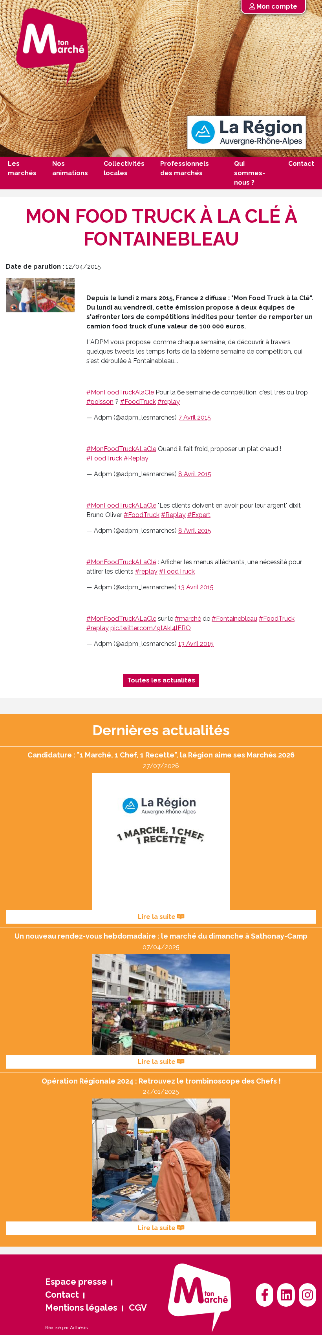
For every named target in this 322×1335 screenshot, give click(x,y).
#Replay (136, 458)
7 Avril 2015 (194, 417)
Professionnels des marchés (184, 168)
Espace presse (76, 1281)
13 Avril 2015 (196, 587)
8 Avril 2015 (194, 474)
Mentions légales (81, 1307)
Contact (301, 163)
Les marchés (22, 168)
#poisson (99, 401)
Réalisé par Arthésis (66, 1327)
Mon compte (276, 6)
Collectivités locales (124, 168)
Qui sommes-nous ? (249, 173)
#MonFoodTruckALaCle (121, 449)
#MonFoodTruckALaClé (121, 562)
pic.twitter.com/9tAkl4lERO (150, 628)
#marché (188, 618)
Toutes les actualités (161, 680)
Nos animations (70, 168)
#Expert (198, 515)
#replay (168, 401)
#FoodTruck (138, 401)
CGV (138, 1307)
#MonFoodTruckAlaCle (120, 392)
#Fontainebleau (234, 618)
